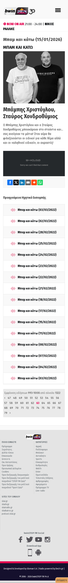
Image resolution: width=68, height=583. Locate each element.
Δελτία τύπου (8, 452)
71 (22, 408)
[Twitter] (16, 182)
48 (14, 398)
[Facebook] (10, 182)
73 (32, 408)
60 (22, 403)
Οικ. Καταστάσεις (9, 462)
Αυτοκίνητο (41, 456)
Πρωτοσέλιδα (42, 475)
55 (52, 398)
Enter (38, 471)
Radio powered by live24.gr (51, 568)
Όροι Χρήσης (7, 465)
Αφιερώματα (41, 484)
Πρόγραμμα (7, 446)
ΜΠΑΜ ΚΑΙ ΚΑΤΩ (18, 47)
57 (5, 403)
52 (36, 398)
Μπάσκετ (40, 452)
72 (27, 408)
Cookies (5, 471)
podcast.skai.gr (9, 513)
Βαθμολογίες (41, 465)
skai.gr (5, 501)
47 (9, 398)
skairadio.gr (7, 507)
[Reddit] (34, 182)
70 (17, 408)
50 (26, 398)
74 (37, 408)
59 (16, 403)
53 (41, 398)
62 (32, 403)
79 (5, 413)
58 (10, 403)
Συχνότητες (7, 449)
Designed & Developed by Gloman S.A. (20, 568)
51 (31, 398)
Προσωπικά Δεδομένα (11, 468)
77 (53, 408)
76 (48, 408)
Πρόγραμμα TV (42, 487)
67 (59, 403)
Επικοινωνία (7, 456)
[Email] (28, 182)
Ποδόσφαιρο (42, 449)
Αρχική (38, 446)
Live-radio (40, 490)
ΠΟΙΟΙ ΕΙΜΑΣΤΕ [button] (9, 442)
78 (58, 408)
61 (27, 403)
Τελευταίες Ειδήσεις (44, 478)
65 (48, 403)
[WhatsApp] (40, 182)
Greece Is (6, 459)
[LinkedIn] (22, 182)
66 (54, 403)
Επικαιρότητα (42, 462)
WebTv (38, 468)
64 (43, 403)
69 (11, 408)
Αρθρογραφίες (42, 481)
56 (57, 398)
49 (20, 398)
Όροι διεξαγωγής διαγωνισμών (15, 475)
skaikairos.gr (7, 510)
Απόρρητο (61, 580)
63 (37, 403)
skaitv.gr (5, 504)
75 (43, 408)
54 (46, 398)
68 (5, 408)
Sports (39, 459)
